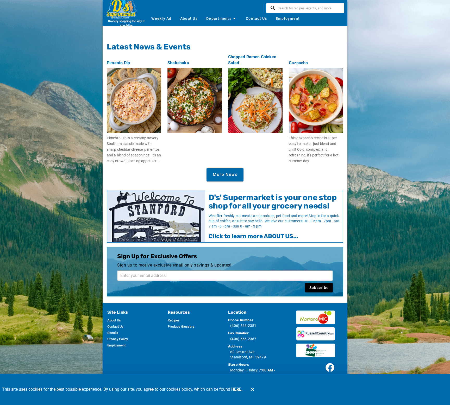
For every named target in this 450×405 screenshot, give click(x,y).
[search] (309, 8)
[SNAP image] (315, 350)
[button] (221, 18)
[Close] (252, 389)
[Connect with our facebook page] (330, 367)
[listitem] (114, 320)
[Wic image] (315, 317)
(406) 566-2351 (243, 326)
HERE (236, 389)
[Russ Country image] (315, 334)
